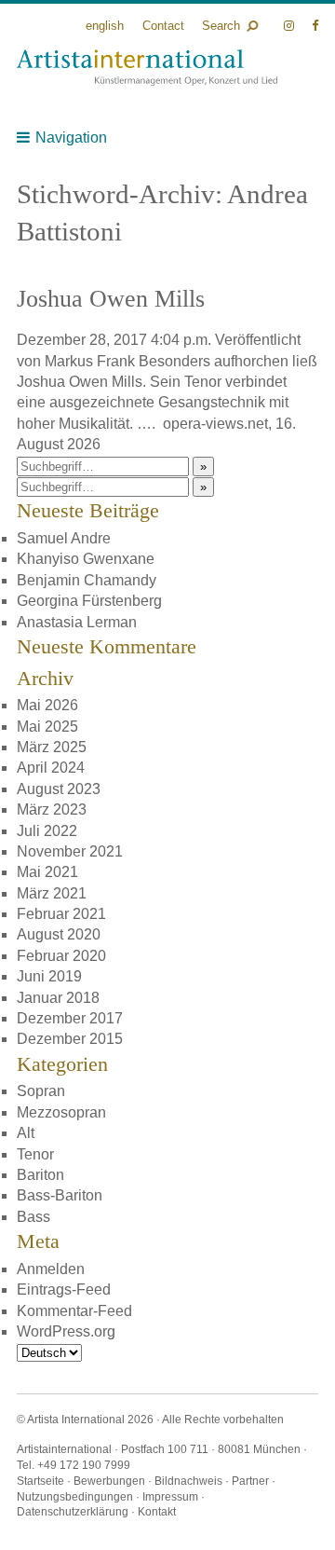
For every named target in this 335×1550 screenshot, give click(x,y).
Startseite (40, 1481)
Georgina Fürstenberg (89, 601)
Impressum (170, 1496)
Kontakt (157, 1511)
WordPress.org (66, 1331)
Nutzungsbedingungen (75, 1496)
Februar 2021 (61, 914)
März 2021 (52, 893)
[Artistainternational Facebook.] (315, 26)
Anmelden (51, 1269)
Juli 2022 (47, 831)
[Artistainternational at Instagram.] (291, 26)
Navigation (71, 137)
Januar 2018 (58, 998)
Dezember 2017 (70, 1018)
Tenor (35, 1154)
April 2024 (51, 767)
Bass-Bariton (59, 1195)
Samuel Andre (64, 538)
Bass (33, 1217)
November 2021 (70, 851)
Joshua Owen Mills (111, 298)
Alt (25, 1133)
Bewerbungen (109, 1481)
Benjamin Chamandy (86, 580)
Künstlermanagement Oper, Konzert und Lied (147, 67)
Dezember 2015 (70, 1039)
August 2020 (58, 934)
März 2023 (52, 809)
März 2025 (52, 747)
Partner (250, 1481)
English (105, 26)
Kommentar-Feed (74, 1311)
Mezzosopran (61, 1112)
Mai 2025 (47, 726)
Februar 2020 (61, 956)
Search (221, 26)
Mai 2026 (47, 705)
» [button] (203, 466)
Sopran (41, 1091)
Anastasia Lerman (77, 622)
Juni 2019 (49, 976)
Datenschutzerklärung (72, 1511)
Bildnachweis (188, 1481)
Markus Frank (90, 361)
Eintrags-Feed (64, 1289)
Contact (163, 26)
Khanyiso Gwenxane (85, 559)
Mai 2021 (47, 872)
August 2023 (58, 789)
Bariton (40, 1175)
